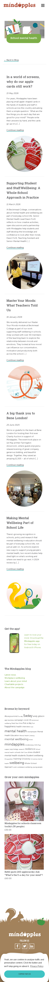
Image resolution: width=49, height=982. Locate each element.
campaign (18, 720)
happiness (10, 726)
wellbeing (16, 763)
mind (31, 740)
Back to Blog (11, 60)
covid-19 (27, 720)
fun (33, 723)
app (6, 720)
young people (37, 767)
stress (30, 752)
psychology (14, 749)
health (19, 726)
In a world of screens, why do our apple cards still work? (23, 82)
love (31, 727)
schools (18, 752)
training (17, 758)
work (15, 767)
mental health (16, 731)
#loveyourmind (11, 716)
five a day (27, 723)
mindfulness (29, 745)
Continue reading (15, 130)
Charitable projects (14, 684)
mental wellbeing (16, 739)
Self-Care (24, 752)
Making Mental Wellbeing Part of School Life (20, 523)
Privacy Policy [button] (36, 966)
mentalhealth (32, 732)
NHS (35, 745)
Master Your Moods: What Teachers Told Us (22, 305)
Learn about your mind (16, 681)
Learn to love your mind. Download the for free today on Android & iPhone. (33, 641)
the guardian (9, 759)
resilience (30, 748)
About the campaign (14, 687)
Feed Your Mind (16, 723)
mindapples (15, 744)
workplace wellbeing (24, 767)
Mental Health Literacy (26, 735)
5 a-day (20, 716)
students (22, 755)
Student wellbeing (34, 755)
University (26, 758)
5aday (28, 716)
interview (26, 727)
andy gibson (38, 716)
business (11, 720)
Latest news (10, 675)
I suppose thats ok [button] (24, 974)
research (21, 749)
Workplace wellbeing (15, 678)
